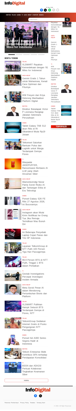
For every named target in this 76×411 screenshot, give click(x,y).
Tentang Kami (41, 402)
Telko (14, 15)
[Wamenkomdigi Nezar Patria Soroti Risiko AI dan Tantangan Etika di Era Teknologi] (13, 183)
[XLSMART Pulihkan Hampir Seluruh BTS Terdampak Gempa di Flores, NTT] (13, 306)
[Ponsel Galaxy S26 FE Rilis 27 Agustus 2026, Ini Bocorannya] (13, 200)
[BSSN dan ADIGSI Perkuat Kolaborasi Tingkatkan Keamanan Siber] (13, 367)
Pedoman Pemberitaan (12, 402)
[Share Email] (57, 10)
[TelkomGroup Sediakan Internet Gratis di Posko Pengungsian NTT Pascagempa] (13, 322)
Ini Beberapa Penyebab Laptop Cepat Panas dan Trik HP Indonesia (35, 235)
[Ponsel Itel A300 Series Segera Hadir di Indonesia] (13, 339)
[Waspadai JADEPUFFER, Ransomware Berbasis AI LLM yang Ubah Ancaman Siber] (13, 163)
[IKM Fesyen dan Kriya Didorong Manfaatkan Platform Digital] (13, 96)
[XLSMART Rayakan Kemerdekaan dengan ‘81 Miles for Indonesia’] (13, 66)
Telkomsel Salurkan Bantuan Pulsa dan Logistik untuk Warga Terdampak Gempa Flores (32, 148)
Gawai (19, 15)
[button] (11, 54)
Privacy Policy (24, 402)
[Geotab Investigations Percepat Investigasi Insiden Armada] (13, 275)
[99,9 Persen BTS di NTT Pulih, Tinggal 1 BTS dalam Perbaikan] (13, 261)
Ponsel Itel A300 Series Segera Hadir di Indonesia (34, 341)
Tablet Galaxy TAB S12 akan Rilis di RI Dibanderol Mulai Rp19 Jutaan (55, 115)
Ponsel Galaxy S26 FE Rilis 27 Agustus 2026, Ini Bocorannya (33, 201)
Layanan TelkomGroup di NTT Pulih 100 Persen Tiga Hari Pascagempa (34, 249)
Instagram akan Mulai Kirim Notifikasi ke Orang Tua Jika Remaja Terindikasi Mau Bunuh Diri (35, 218)
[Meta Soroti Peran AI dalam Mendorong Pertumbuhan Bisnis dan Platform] (13, 289)
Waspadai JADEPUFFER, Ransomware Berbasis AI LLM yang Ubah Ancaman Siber (35, 168)
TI (22, 15)
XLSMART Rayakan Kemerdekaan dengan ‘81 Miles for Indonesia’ (35, 67)
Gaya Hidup (28, 15)
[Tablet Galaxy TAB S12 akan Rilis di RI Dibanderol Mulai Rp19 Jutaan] (13, 127)
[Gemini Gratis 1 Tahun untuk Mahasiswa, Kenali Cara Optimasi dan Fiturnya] (13, 80)
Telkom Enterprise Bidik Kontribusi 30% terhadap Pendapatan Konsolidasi (34, 355)
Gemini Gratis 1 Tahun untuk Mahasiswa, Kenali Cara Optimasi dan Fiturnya (55, 51)
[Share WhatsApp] (49, 10)
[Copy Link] (53, 10)
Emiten (8, 15)
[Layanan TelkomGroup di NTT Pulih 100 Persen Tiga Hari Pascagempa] (13, 247)
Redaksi (32, 402)
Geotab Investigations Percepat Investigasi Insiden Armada (33, 277)
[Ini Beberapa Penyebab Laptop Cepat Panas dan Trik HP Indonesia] (13, 233)
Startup (35, 15)
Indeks (41, 15)
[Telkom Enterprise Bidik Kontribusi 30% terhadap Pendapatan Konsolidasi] (13, 353)
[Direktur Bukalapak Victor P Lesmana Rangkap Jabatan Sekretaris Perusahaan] (13, 110)
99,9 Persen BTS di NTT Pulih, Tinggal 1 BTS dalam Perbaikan (35, 263)
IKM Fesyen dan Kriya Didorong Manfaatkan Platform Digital (33, 98)
